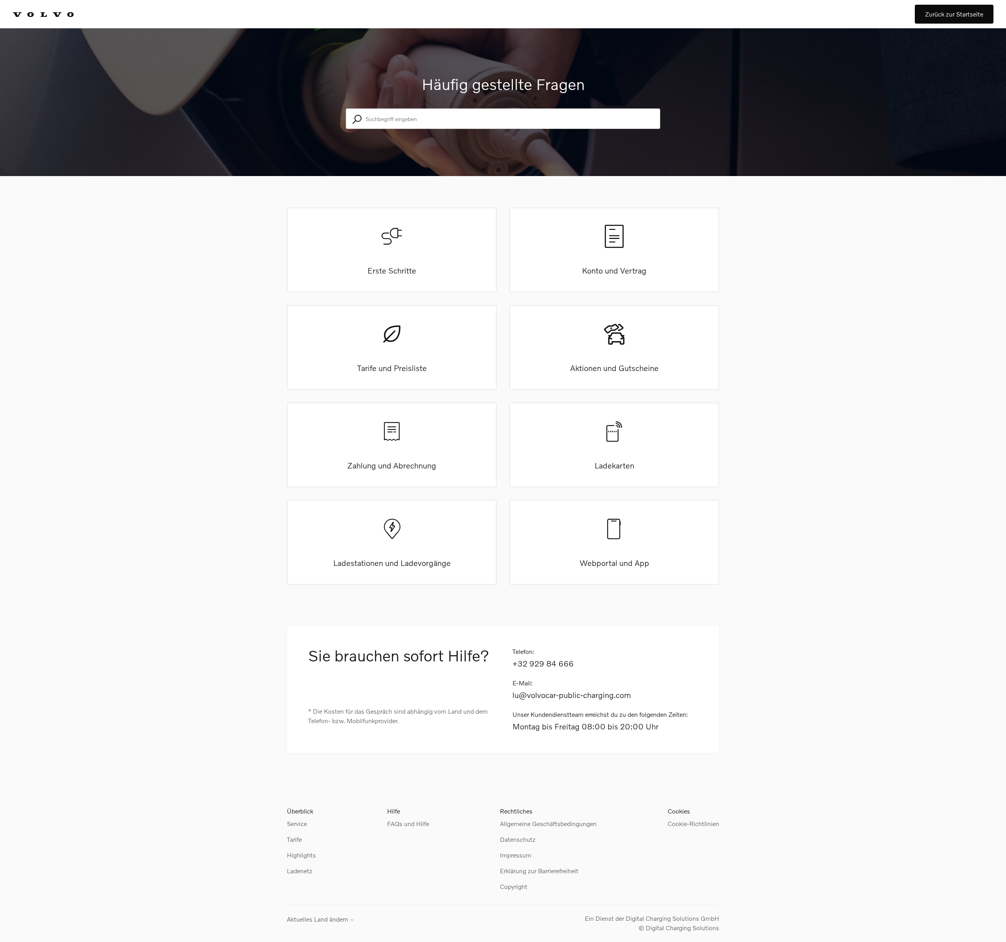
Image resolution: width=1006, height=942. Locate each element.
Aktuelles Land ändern (318, 919)
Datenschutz (518, 839)
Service (297, 823)
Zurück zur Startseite (954, 14)
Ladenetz (299, 870)
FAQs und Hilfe (408, 823)
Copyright (513, 886)
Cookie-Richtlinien (693, 823)
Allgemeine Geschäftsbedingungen (548, 823)
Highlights (301, 855)
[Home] (52, 14)
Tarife (294, 839)
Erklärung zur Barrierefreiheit (539, 870)
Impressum (515, 855)
